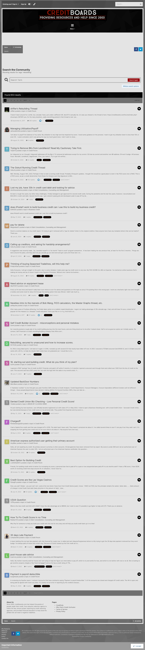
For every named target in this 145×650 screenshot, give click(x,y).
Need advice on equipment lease (27, 283)
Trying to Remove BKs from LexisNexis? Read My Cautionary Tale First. (46, 148)
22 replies (30, 160)
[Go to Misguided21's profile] (7, 226)
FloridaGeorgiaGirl (16, 423)
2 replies (28, 217)
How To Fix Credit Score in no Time (28, 517)
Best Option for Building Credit (25, 460)
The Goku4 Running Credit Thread (27, 167)
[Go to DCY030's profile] (7, 343)
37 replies (31, 315)
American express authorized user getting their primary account (42, 440)
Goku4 (12, 170)
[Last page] (29, 100)
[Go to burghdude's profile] (7, 575)
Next (25, 100)
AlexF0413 (14, 286)
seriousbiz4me (15, 131)
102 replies (31, 180)
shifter (12, 111)
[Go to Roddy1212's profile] (7, 518)
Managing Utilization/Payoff (24, 128)
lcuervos (13, 557)
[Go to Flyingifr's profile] (7, 481)
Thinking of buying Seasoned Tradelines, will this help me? (39, 264)
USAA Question (18, 500)
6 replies (28, 510)
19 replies (30, 276)
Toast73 (13, 150)
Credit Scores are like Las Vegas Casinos (30, 480)
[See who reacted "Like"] (40, 120)
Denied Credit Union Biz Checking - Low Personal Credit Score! (42, 401)
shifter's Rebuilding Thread (23, 108)
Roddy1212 (14, 520)
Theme (4, 632)
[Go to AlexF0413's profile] (7, 284)
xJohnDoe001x (15, 463)
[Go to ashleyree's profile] (7, 304)
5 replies (33, 295)
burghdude (14, 576)
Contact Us (5, 638)
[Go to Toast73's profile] (7, 149)
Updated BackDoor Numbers (24, 381)
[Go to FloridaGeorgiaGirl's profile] (7, 422)
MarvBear (13, 384)
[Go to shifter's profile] (7, 109)
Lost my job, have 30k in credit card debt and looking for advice (42, 187)
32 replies (31, 472)
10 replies (31, 452)
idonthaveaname (16, 190)
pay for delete (17, 225)
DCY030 (13, 345)
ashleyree (13, 305)
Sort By (137, 100)
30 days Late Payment (21, 535)
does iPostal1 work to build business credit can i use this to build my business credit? (53, 207)
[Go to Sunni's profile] (7, 324)
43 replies (28, 492)
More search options (132, 86)
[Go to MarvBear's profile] (7, 382)
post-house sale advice (22, 554)
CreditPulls (59, 605)
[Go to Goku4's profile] (7, 168)
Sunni (12, 325)
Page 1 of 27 (38, 100)
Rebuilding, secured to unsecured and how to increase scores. (41, 342)
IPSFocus (4, 630)
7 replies (28, 354)
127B (12, 502)
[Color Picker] (34, 4)
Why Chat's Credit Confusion (65, 607)
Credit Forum (31, 111)
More (72, 29)
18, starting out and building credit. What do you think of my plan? (43, 362)
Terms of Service (61, 609)
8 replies (30, 140)
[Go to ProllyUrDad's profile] (7, 265)
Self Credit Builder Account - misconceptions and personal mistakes (44, 323)
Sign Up (23, 4)
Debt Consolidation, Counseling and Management (51, 190)
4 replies (28, 433)
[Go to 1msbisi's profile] (7, 402)
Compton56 (14, 537)
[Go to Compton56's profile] (7, 536)
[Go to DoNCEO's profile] (7, 208)
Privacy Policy (60, 611)
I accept (138, 646)
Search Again (133, 80)
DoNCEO (13, 209)
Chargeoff (15, 421)
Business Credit (34, 209)
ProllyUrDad (14, 266)
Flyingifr (13, 482)
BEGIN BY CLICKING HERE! (37, 404)
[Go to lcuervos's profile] (7, 555)
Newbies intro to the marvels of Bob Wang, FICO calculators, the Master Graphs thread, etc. (56, 303)
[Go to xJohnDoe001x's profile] (7, 461)
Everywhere (132, 4)
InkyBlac (13, 443)
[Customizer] (29, 4)
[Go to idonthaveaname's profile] (7, 188)
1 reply (30, 199)
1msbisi (12, 404)
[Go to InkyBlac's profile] (7, 441)
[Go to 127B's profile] (7, 501)
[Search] (140, 4)
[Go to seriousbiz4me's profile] (7, 129)
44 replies (29, 393)
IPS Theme (5, 629)
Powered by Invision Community (81, 636)
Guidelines (5, 647)
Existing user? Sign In (10, 4)
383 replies (33, 120)
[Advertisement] (78, 49)
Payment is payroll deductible (25, 574)
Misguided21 (14, 227)
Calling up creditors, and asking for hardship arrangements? (40, 244)
